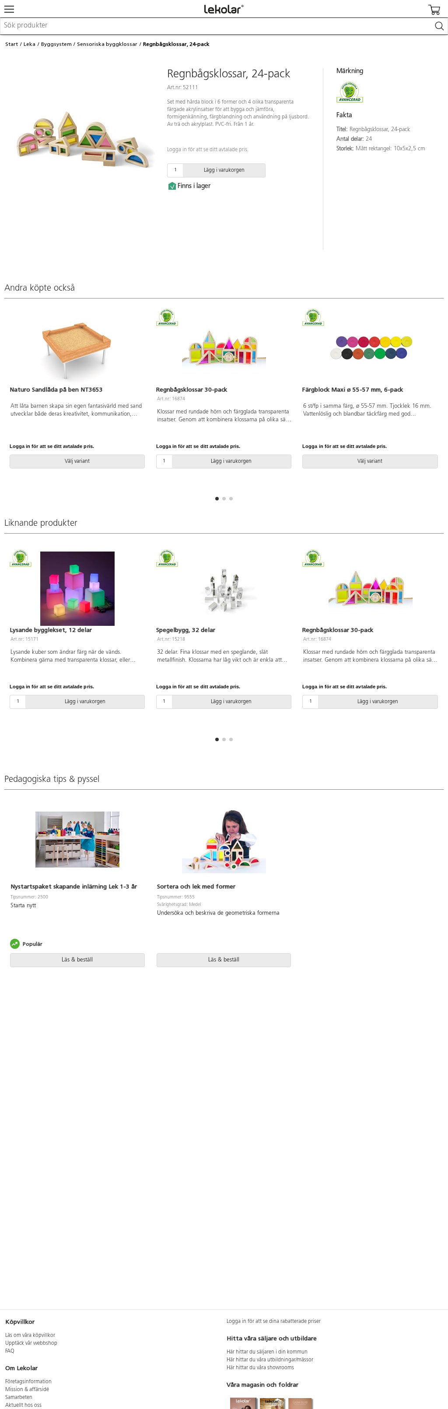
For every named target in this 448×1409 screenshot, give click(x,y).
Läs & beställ (77, 960)
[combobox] (224, 26)
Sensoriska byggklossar (107, 44)
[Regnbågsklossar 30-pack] (224, 348)
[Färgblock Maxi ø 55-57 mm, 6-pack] (370, 348)
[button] (217, 498)
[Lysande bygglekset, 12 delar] (78, 589)
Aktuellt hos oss (23, 1405)
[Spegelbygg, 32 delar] (224, 589)
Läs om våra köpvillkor (30, 1335)
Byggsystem (56, 44)
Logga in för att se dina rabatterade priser (274, 1321)
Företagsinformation (28, 1382)
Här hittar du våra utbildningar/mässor (270, 1360)
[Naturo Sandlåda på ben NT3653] (78, 348)
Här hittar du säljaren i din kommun (267, 1352)
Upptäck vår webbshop (31, 1343)
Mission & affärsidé (27, 1389)
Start (11, 44)
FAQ (9, 1351)
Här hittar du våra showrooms (260, 1368)
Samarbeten (18, 1397)
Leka (29, 44)
